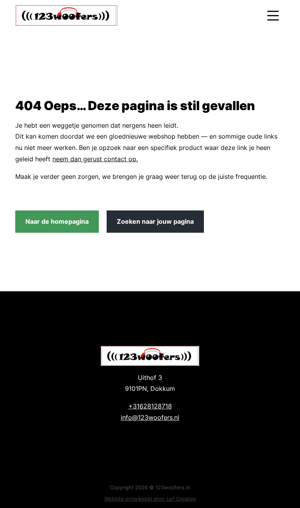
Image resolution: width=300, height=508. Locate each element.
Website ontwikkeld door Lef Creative (150, 499)
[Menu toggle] (273, 15)
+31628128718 (150, 406)
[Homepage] (133, 15)
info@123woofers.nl (150, 417)
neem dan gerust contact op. (95, 159)
